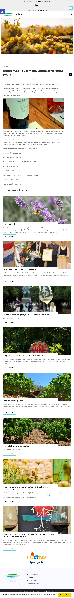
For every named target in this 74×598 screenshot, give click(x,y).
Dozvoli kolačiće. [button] (65, 594)
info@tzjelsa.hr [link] (35, 584)
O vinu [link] (41, 61)
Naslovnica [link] (34, 61)
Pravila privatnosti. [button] (49, 594)
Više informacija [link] (9, 236)
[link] (2, 11)
